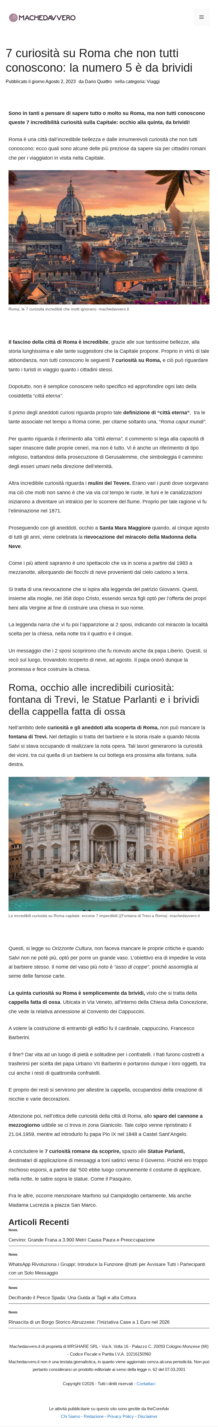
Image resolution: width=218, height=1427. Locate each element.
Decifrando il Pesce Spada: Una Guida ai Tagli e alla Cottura (72, 1297)
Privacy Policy (120, 1416)
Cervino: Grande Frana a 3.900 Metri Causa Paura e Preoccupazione (82, 1240)
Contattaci (146, 1383)
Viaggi (153, 81)
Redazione (94, 1416)
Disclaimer (148, 1416)
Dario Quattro (98, 81)
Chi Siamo (70, 1416)
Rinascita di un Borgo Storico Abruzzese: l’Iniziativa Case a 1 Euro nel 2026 (89, 1322)
